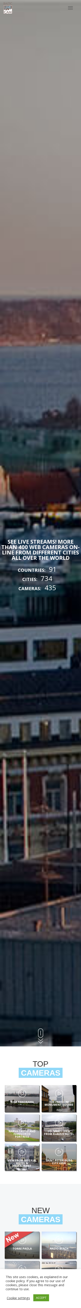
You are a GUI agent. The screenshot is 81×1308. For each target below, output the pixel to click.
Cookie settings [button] (18, 1298)
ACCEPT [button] (41, 1298)
